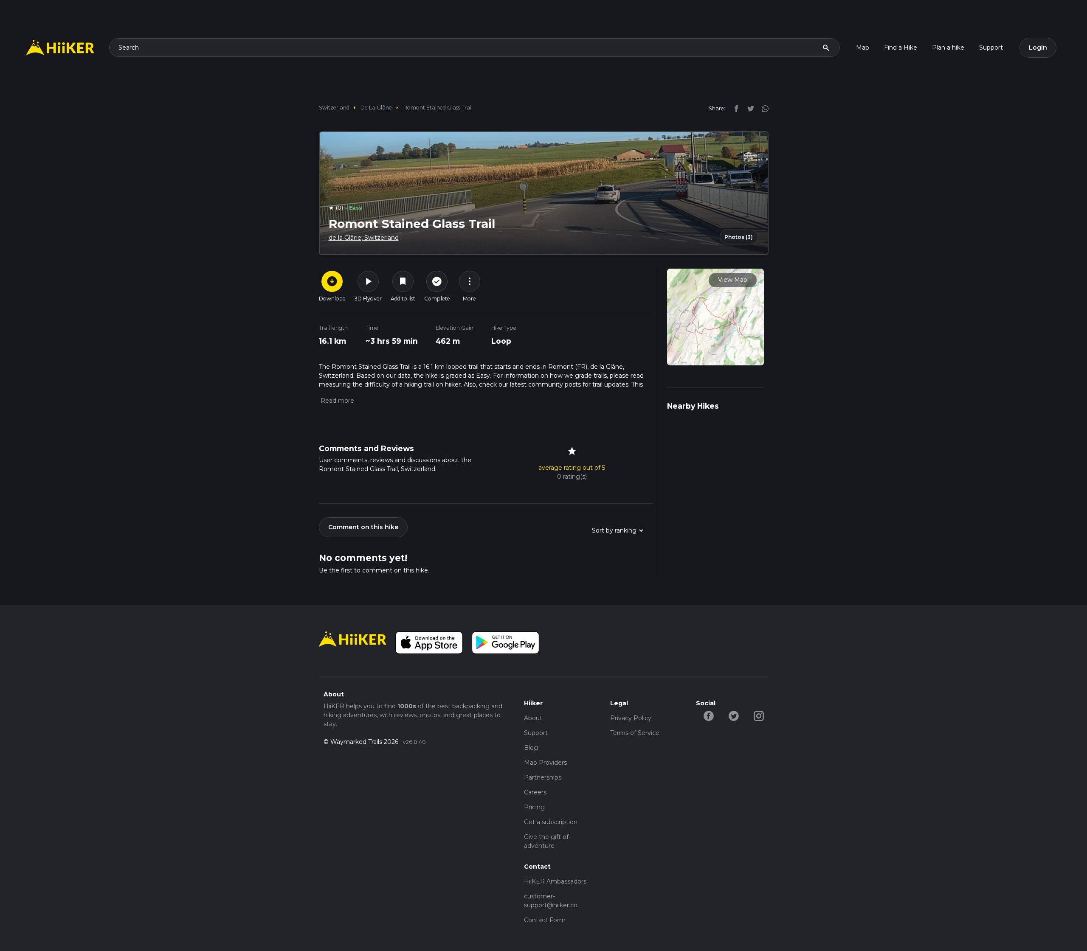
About (533, 718)
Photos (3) (738, 237)
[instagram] (762, 108)
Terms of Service (634, 733)
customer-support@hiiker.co (550, 900)
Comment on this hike (363, 527)
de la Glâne (376, 107)
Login (1038, 47)
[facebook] (734, 108)
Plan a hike (948, 47)
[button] (336, 400)
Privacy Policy (630, 718)
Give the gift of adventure (546, 841)
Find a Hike (900, 47)
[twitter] (748, 108)
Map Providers (545, 762)
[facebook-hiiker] (708, 715)
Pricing (534, 807)
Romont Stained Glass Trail (438, 107)
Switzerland (334, 107)
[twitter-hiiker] (733, 715)
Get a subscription (550, 822)
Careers (535, 792)
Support (991, 47)
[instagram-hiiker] (758, 715)
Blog (531, 748)
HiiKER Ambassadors (555, 881)
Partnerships (542, 777)
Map (862, 47)
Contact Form (545, 920)
